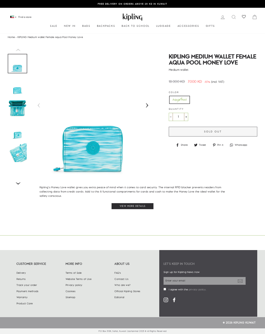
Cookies (71, 291)
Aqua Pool (179, 100)
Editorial (119, 297)
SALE (53, 26)
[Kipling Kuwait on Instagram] (166, 300)
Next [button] (147, 104)
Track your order (26, 285)
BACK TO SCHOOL (135, 26)
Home (11, 37)
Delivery (21, 273)
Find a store (25, 17)
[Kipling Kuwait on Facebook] (174, 300)
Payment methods (27, 291)
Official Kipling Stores (127, 291)
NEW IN (70, 26)
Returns (21, 279)
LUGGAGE (163, 26)
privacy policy (197, 290)
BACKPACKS (106, 26)
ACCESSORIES (188, 26)
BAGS (86, 26)
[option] (132, 4)
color (174, 92)
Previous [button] (39, 104)
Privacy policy (74, 285)
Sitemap (70, 297)
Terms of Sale (74, 273)
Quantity (176, 109)
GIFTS (210, 26)
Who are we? (122, 285)
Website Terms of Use (79, 279)
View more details (132, 206)
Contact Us (121, 279)
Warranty (22, 297)
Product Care (24, 304)
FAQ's (117, 273)
